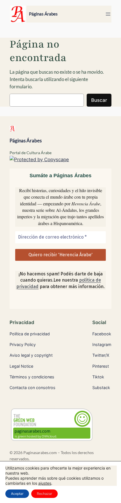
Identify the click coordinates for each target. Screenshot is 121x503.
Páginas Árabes (43, 14)
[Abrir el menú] (108, 14)
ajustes (44, 483)
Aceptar (17, 493)
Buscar (99, 100)
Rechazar (44, 493)
